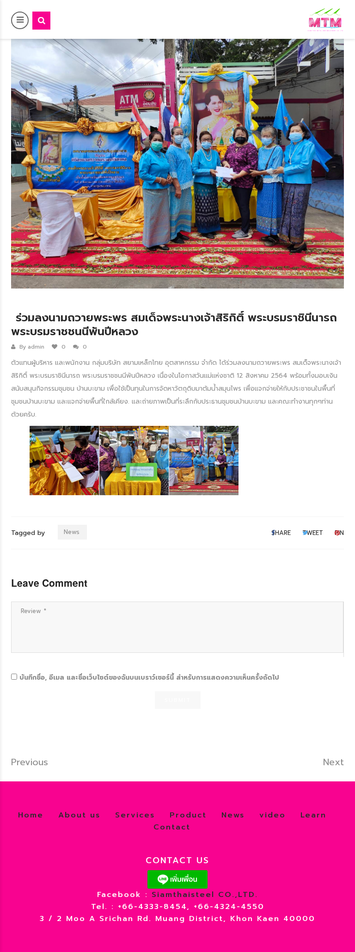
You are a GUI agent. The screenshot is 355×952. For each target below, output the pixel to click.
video (272, 815)
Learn (313, 815)
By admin (31, 347)
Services (135, 815)
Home (30, 815)
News (72, 532)
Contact (171, 827)
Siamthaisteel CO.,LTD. (205, 894)
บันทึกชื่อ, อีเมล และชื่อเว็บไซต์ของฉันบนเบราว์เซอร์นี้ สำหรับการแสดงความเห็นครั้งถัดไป (149, 677)
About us (79, 815)
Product (188, 815)
